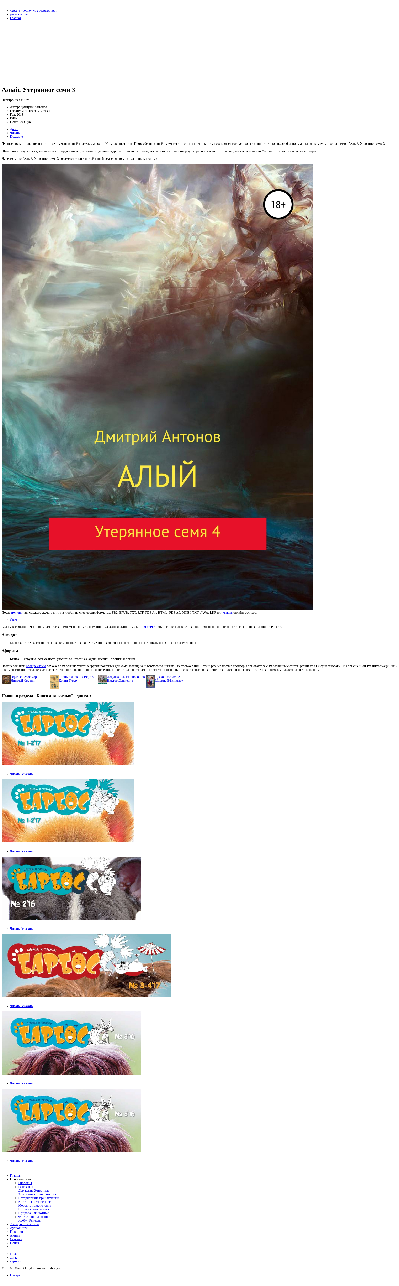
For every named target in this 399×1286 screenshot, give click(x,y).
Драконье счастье (167, 677)
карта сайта (18, 1261)
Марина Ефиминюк (169, 680)
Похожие (16, 136)
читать (228, 612)
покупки (17, 612)
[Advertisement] (126, 52)
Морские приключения (34, 1205)
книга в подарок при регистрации (33, 10)
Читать (15, 133)
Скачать (15, 619)
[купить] (157, 609)
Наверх (15, 1275)
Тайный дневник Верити (77, 677)
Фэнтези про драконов (34, 1216)
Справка (16, 1239)
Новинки (16, 1231)
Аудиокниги (19, 1228)
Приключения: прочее (34, 1209)
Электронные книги (24, 1224)
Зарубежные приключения (37, 1194)
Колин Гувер (68, 680)
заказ (13, 1257)
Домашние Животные (33, 1190)
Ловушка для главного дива (126, 677)
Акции (15, 1235)
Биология (25, 1183)
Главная (15, 1175)
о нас (13, 1253)
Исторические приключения (38, 1198)
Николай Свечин (23, 680)
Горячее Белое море (24, 677)
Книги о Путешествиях (35, 1201)
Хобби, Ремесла (29, 1220)
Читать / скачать (21, 774)
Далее (14, 129)
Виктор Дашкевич (120, 680)
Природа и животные (33, 1213)
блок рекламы (36, 666)
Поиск (14, 1243)
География (25, 1186)
